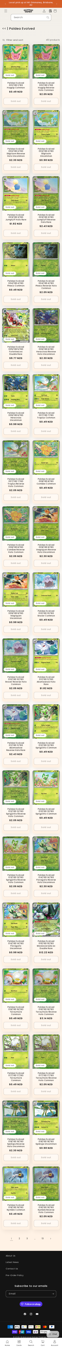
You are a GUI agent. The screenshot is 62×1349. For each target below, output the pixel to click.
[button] (6, 11)
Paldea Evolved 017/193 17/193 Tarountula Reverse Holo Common (46, 1077)
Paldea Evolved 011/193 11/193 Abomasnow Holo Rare (46, 681)
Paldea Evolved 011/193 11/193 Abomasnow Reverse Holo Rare (15, 747)
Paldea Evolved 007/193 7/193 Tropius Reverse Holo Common (15, 482)
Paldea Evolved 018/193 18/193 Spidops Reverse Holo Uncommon (16, 1143)
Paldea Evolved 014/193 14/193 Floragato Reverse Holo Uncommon (46, 879)
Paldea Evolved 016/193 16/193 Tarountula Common (15, 1011)
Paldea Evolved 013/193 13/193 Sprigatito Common (46, 811)
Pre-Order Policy (15, 1275)
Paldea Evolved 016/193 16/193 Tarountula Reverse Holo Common (46, 1011)
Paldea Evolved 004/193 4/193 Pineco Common (16, 283)
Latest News (12, 1262)
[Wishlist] (50, 11)
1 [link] (11, 1238)
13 (43, 1238)
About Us (10, 1255)
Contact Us (12, 1268)
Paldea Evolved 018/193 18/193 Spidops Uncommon (46, 1141)
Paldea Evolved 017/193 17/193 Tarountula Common (15, 1077)
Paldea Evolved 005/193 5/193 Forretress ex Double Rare (15, 350)
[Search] (48, 17)
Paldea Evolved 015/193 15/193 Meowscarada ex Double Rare (46, 945)
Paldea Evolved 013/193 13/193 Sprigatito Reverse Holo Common (16, 879)
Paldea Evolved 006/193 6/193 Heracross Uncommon (15, 417)
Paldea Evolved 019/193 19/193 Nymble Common (16, 1207)
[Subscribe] (53, 1293)
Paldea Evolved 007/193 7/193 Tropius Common (46, 415)
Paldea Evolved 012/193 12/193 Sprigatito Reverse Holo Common (16, 813)
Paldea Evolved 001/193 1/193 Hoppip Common (16, 85)
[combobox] (31, 17)
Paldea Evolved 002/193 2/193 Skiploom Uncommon (46, 152)
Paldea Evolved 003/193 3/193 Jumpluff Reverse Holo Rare (46, 218)
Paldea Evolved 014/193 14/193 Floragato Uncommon (15, 945)
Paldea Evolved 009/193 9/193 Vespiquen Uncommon (15, 615)
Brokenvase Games (29, 1337)
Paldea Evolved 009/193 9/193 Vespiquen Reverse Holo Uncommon (46, 549)
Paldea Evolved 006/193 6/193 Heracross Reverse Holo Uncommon (46, 350)
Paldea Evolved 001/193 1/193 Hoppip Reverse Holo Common (46, 86)
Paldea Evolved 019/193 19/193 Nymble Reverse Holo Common (46, 1209)
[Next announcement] (56, 4)
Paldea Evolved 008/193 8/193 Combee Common (46, 481)
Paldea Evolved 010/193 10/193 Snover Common (46, 613)
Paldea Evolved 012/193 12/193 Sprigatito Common (46, 745)
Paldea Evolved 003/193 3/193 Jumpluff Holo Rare (15, 217)
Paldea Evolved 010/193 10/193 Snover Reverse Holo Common (16, 681)
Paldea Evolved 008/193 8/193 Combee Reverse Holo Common (16, 549)
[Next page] (50, 1238)
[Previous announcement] (5, 4)
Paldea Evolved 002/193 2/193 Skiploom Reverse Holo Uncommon (16, 152)
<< (4, 28)
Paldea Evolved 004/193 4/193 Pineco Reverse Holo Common (46, 284)
